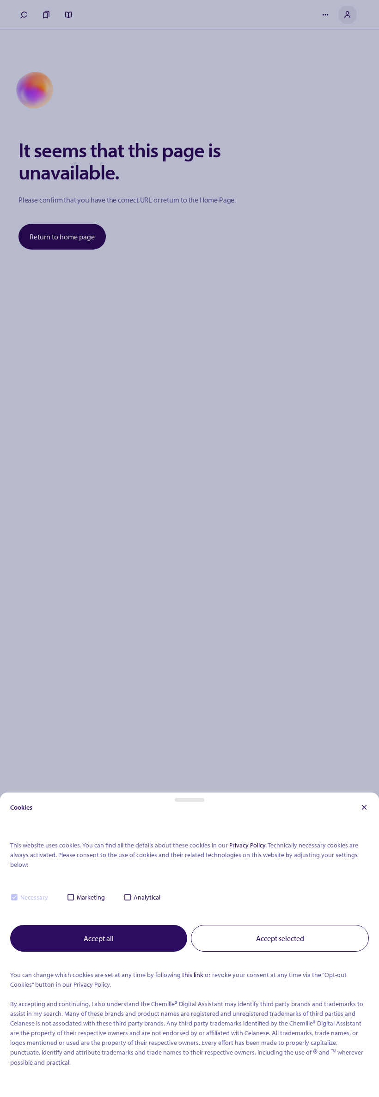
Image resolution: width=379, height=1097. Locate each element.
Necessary (34, 897)
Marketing (91, 897)
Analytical (147, 897)
